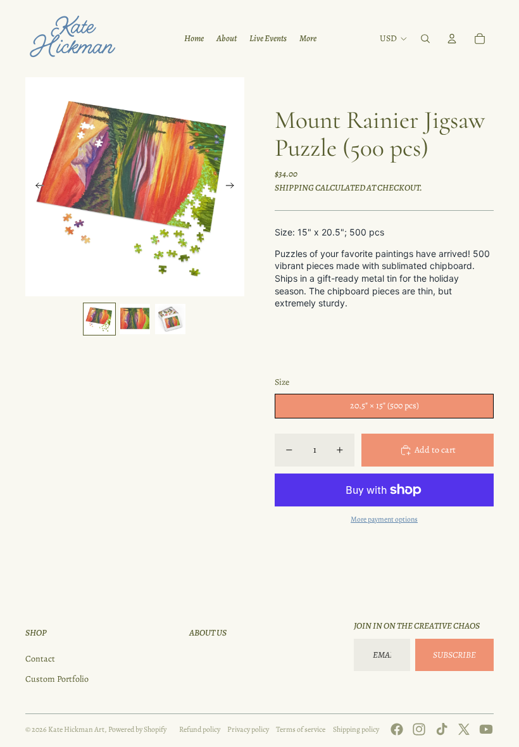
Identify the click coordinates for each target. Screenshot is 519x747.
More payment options (384, 519)
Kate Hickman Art (76, 729)
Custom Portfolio (57, 679)
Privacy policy (248, 729)
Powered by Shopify (137, 729)
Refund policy (199, 729)
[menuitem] (194, 39)
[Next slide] (233, 187)
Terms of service (300, 729)
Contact (40, 659)
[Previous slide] (35, 187)
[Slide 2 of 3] (135, 319)
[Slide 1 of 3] (99, 319)
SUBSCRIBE (454, 655)
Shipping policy (356, 729)
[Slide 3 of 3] (170, 319)
